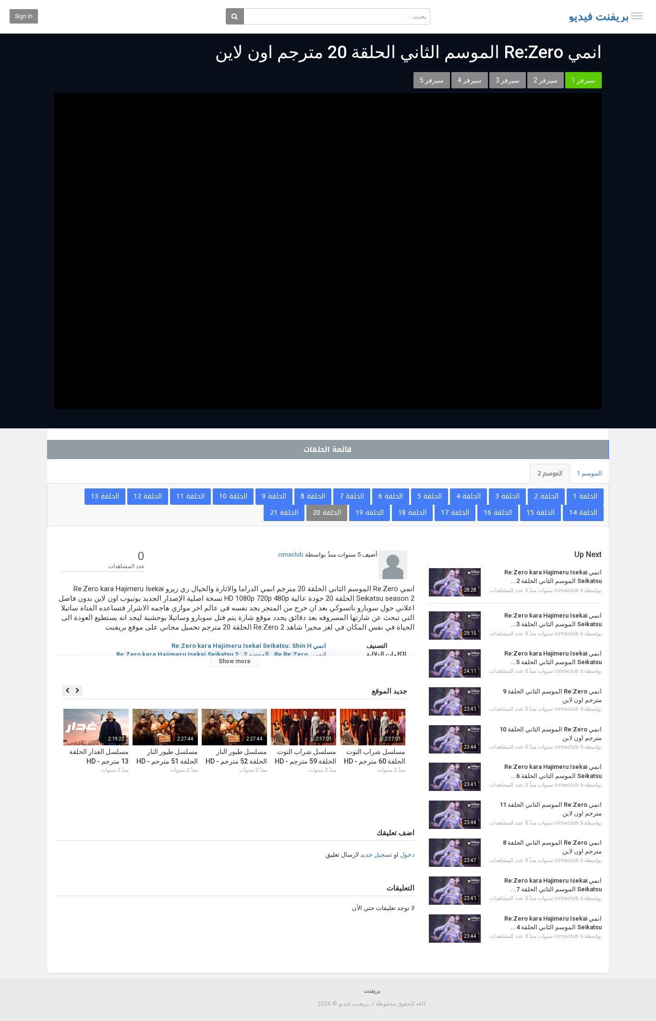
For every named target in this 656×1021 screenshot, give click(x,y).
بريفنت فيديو (599, 16)
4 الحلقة (468, 496)
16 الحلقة (498, 512)
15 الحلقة (540, 512)
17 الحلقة (455, 512)
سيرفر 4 (470, 80)
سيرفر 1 (583, 80)
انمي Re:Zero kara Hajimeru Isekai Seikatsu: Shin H (248, 645)
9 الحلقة (274, 496)
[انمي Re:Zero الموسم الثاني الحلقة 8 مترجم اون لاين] (455, 853)
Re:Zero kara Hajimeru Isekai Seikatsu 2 (177, 654)
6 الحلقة (390, 496)
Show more (235, 661)
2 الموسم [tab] (549, 473)
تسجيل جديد (376, 854)
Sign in (24, 16)
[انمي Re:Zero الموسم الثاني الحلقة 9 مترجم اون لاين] (455, 701)
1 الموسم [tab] (589, 473)
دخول (407, 854)
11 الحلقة (190, 496)
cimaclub (291, 554)
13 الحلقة (105, 496)
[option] (372, 752)
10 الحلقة (233, 496)
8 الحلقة (313, 496)
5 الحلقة (429, 496)
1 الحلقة (585, 496)
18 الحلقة (412, 512)
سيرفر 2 (546, 80)
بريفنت (372, 990)
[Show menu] (637, 16)
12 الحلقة (148, 496)
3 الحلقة (507, 496)
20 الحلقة (327, 512)
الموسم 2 (256, 654)
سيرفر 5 (432, 80)
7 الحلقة (352, 496)
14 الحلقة (583, 512)
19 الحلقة (369, 512)
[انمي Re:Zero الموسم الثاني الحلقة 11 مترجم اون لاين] (455, 815)
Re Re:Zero (291, 654)
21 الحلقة (284, 512)
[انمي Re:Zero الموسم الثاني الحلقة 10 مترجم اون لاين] (455, 739)
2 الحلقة (546, 496)
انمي (319, 654)
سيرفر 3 (508, 80)
